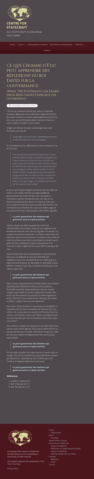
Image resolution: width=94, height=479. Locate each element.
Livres (53, 462)
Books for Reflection (59, 446)
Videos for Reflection (59, 451)
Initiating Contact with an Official (63, 454)
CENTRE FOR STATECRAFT (17, 25)
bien (24, 398)
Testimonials (56, 433)
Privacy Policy (12, 469)
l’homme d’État (12, 405)
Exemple (10, 401)
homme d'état (23, 403)
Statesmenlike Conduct (58, 441)
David (28, 398)
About (51, 435)
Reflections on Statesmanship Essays (66, 449)
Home (51, 430)
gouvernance (18, 401)
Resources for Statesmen (59, 443)
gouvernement (12, 403)
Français (52, 457)
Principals (55, 438)
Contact (52, 465)
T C (27, 58)
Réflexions (13, 398)
